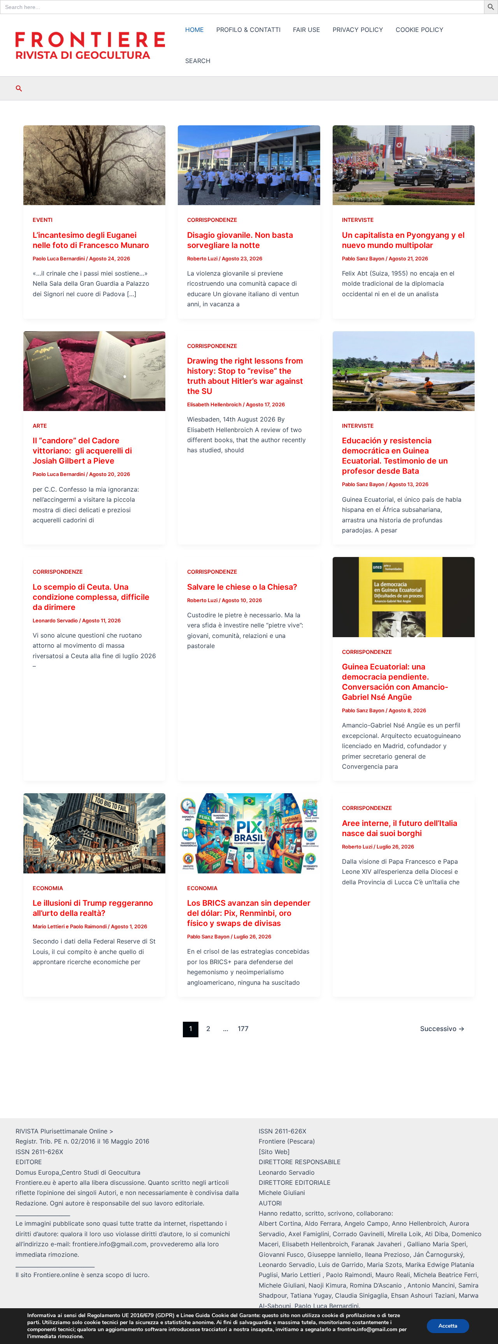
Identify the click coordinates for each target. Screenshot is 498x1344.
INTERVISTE (358, 219)
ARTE (40, 425)
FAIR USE (306, 29)
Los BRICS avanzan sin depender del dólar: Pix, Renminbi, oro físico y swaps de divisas (248, 913)
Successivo (442, 1028)
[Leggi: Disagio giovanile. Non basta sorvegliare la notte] (249, 165)
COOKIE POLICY (420, 29)
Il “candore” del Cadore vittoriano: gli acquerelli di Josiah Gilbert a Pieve (82, 451)
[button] (19, 88)
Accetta (448, 1326)
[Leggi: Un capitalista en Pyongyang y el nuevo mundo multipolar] (404, 165)
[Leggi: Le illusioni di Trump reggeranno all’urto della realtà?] (94, 832)
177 (243, 1028)
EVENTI (43, 219)
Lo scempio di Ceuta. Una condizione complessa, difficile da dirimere (91, 597)
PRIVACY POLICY (358, 29)
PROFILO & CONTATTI (248, 29)
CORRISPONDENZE (212, 219)
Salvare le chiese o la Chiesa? (242, 587)
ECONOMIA (48, 888)
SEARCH (197, 61)
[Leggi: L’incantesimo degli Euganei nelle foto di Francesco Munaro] (94, 165)
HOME (194, 29)
